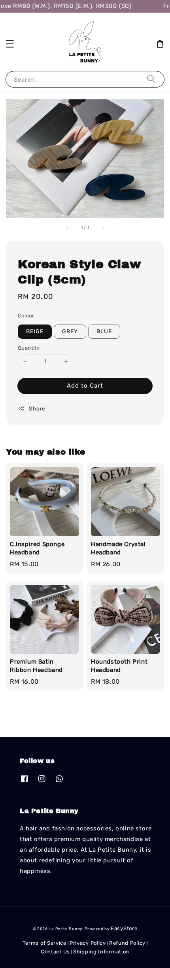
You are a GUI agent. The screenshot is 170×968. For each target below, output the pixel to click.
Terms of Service (44, 943)
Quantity (29, 348)
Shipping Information (101, 952)
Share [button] (37, 408)
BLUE (104, 331)
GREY (70, 331)
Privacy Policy (88, 943)
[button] (10, 43)
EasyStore (124, 928)
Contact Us (55, 952)
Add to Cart (85, 385)
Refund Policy (127, 943)
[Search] (151, 79)
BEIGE (34, 331)
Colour (26, 316)
